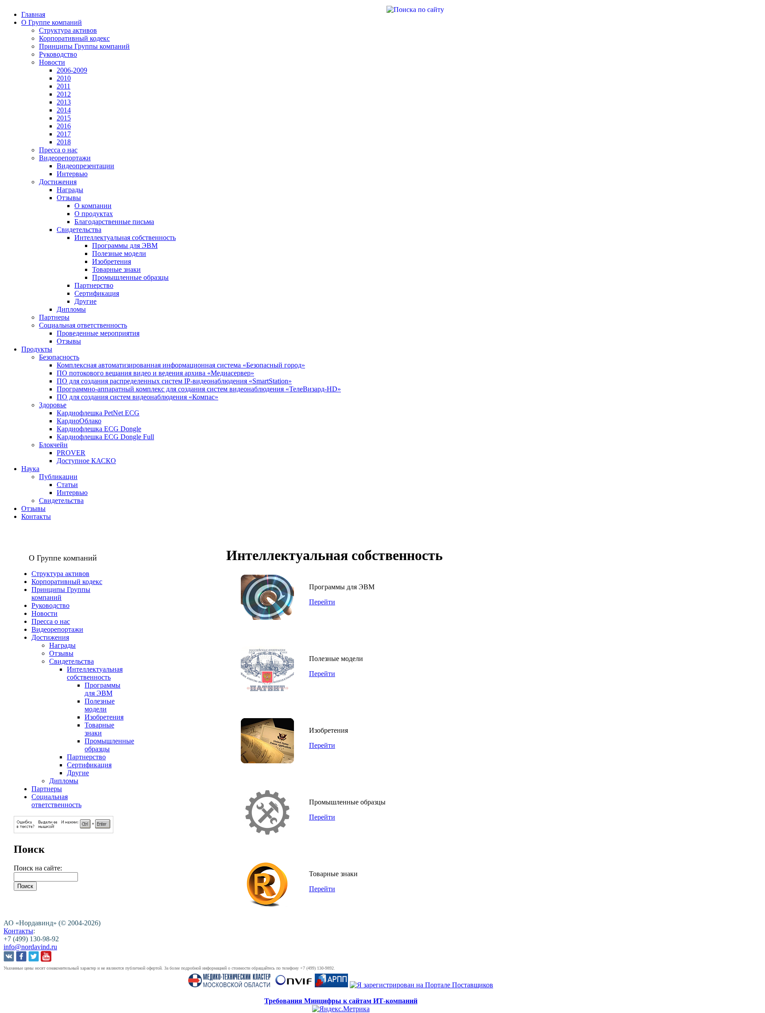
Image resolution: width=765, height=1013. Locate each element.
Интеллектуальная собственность (125, 237)
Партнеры (54, 317)
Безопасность (59, 357)
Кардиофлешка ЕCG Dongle (99, 429)
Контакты (36, 516)
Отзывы (69, 197)
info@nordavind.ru (30, 947)
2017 (64, 134)
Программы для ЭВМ (125, 245)
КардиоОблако (79, 421)
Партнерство (93, 285)
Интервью (72, 174)
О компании (93, 205)
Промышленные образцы (130, 277)
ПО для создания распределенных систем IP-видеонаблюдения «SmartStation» (174, 381)
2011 (63, 86)
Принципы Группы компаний (84, 46)
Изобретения (111, 261)
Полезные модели (119, 253)
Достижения (58, 182)
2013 (64, 102)
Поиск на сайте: (38, 868)
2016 (64, 126)
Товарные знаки (116, 269)
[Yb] (46, 957)
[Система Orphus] (63, 831)
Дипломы (71, 309)
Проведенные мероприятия (98, 333)
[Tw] (33, 957)
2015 (64, 118)
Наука (30, 468)
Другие (85, 301)
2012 (64, 94)
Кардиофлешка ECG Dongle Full (105, 437)
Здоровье (52, 405)
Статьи (67, 484)
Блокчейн (53, 445)
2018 (64, 142)
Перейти (322, 602)
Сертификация (96, 293)
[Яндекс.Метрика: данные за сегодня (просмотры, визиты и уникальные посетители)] (341, 1009)
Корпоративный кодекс (74, 38)
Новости (52, 62)
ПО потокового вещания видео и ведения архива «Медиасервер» (155, 373)
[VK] (9, 957)
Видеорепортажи (65, 158)
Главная (33, 14)
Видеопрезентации (85, 166)
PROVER (71, 452)
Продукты (36, 349)
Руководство (58, 54)
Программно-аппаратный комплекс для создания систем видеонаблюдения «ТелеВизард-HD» (199, 389)
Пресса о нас (58, 150)
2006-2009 (72, 70)
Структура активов (68, 30)
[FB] (21, 957)
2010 (64, 78)
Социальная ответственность (83, 325)
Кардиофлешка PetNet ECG (98, 413)
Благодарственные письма (114, 221)
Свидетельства (79, 229)
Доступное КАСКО (86, 460)
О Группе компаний (51, 22)
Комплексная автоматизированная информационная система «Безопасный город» (181, 365)
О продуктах (93, 213)
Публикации (58, 476)
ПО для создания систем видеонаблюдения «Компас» (137, 397)
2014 (64, 110)
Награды (70, 189)
